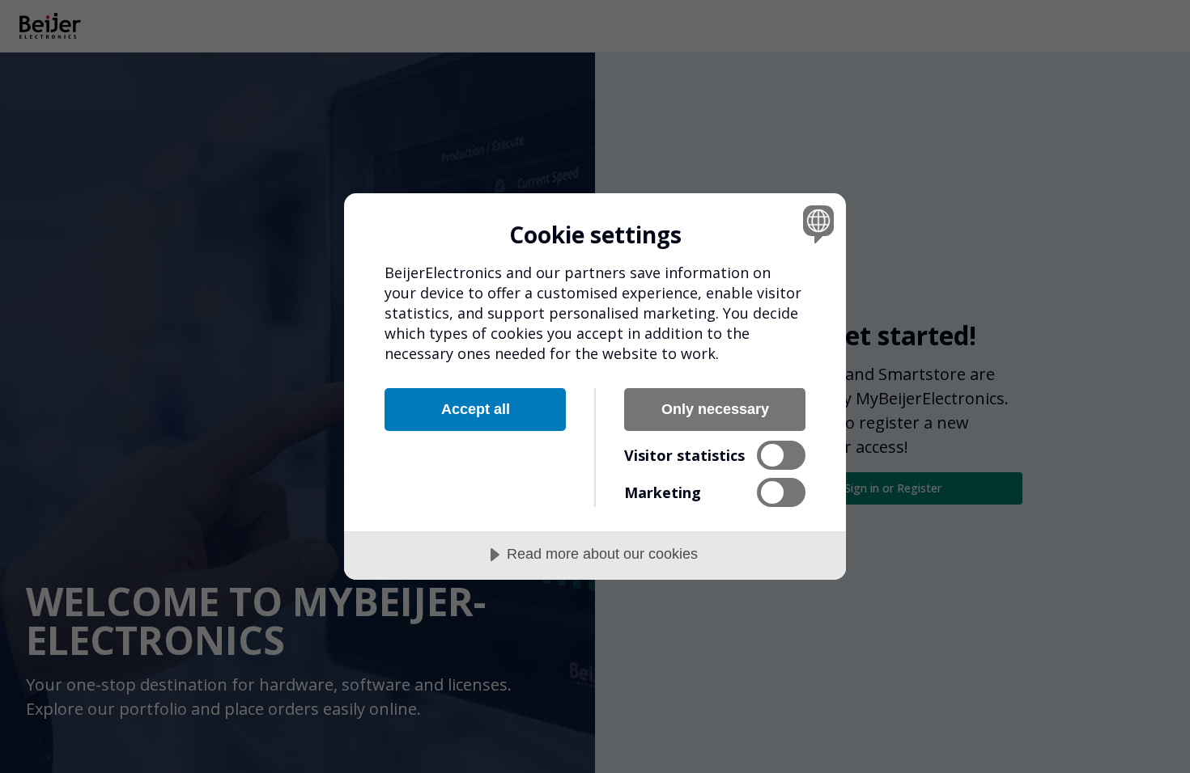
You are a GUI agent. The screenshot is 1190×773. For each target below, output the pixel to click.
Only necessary (715, 409)
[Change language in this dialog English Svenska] (815, 223)
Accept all (475, 409)
